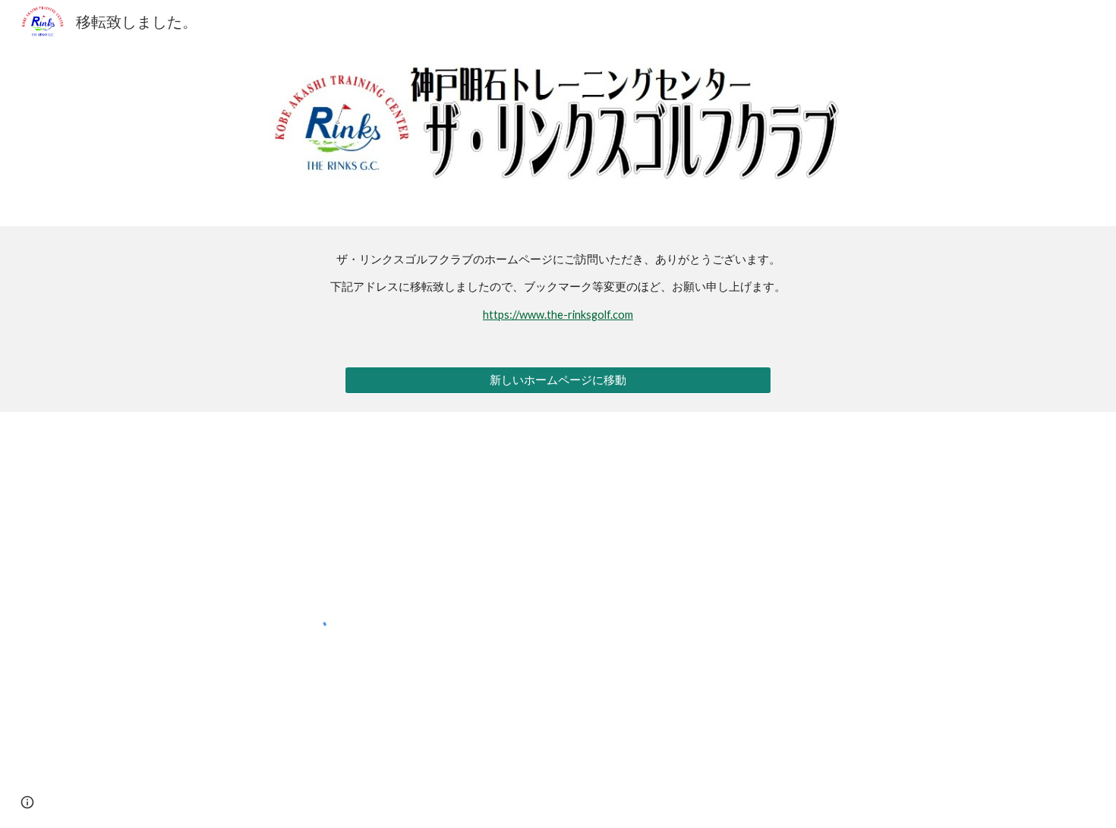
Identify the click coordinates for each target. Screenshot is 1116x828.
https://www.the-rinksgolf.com (558, 314)
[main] (558, 287)
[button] (27, 802)
